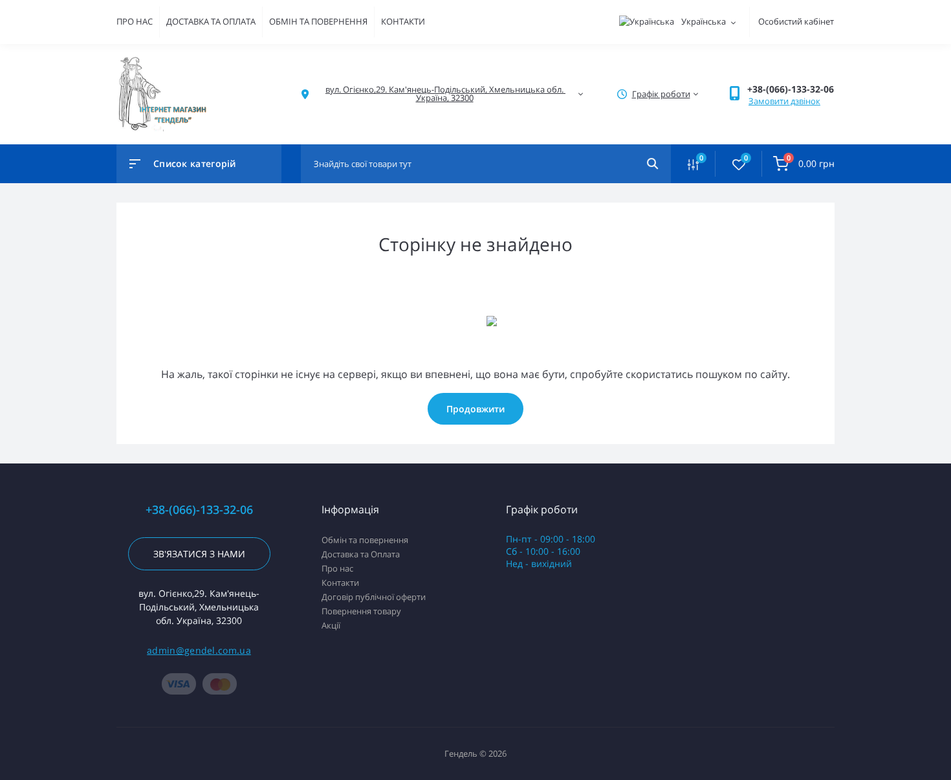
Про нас (337, 568)
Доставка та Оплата (361, 554)
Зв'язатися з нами (199, 554)
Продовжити (475, 409)
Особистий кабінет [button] (796, 21)
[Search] (652, 163)
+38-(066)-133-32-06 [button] (199, 509)
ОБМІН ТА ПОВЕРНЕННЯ (318, 21)
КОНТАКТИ (403, 21)
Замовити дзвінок (784, 101)
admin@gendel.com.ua (199, 650)
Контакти (340, 582)
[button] (791, 89)
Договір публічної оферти (374, 597)
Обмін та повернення (365, 540)
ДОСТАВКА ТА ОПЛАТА (211, 21)
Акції (331, 625)
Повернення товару (361, 611)
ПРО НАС (134, 21)
